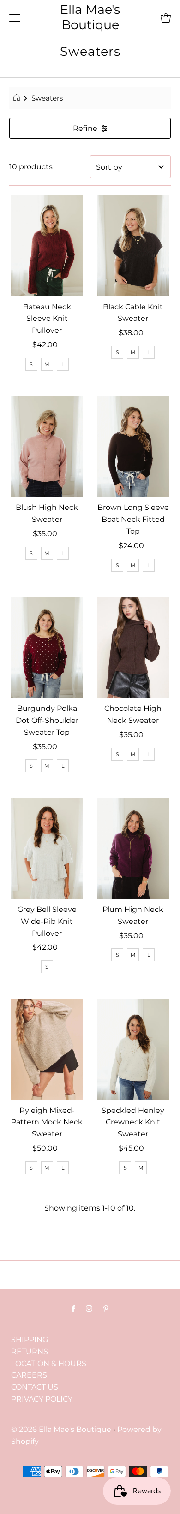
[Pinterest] (105, 1308)
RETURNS (29, 1351)
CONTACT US (34, 1386)
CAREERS (29, 1374)
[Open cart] (165, 17)
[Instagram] (89, 1308)
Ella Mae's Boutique (90, 17)
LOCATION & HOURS (48, 1363)
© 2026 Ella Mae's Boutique (61, 1429)
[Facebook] (73, 1308)
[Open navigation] (14, 17)
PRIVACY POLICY (41, 1398)
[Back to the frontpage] (17, 98)
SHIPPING (29, 1339)
